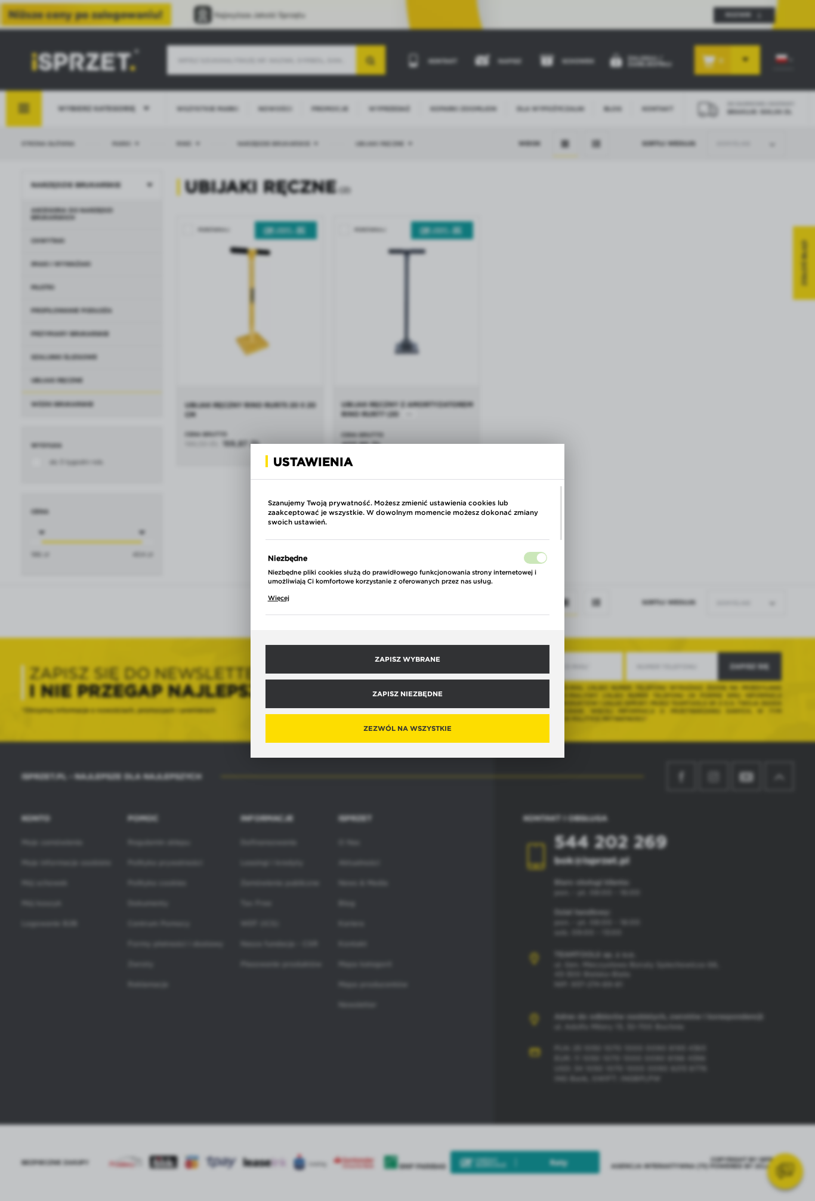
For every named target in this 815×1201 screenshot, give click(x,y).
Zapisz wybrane (407, 658)
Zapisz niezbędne (407, 693)
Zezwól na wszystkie (407, 728)
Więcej (278, 598)
